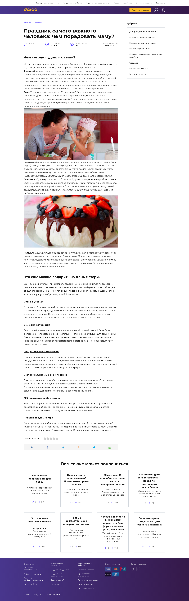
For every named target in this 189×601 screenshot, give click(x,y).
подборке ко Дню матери (38, 427)
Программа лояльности (88, 580)
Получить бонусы (31, 584)
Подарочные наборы (122, 3)
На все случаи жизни (140, 48)
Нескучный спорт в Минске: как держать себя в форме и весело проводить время (113, 523)
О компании (29, 564)
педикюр (62, 375)
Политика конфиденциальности (33, 579)
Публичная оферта (32, 574)
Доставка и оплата (144, 3)
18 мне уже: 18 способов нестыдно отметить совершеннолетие (112, 480)
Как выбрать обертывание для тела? (39, 478)
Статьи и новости (85, 584)
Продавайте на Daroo (72, 3)
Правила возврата (86, 588)
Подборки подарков (60, 570)
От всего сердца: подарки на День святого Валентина (149, 521)
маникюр (49, 375)
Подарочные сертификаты (98, 3)
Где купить (160, 3)
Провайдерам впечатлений (84, 575)
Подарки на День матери (38, 418)
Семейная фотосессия (37, 325)
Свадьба (133, 63)
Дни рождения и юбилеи (142, 31)
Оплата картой (57, 580)
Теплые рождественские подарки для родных (76, 520)
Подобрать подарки (140, 10)
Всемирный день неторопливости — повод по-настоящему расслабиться (149, 480)
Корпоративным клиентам (47, 3)
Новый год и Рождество (142, 37)
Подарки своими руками (142, 43)
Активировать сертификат (57, 565)
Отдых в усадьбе (34, 302)
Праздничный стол (139, 68)
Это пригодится (137, 74)
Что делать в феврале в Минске (39, 520)
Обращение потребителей (30, 569)
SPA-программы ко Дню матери (42, 398)
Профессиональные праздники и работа (146, 55)
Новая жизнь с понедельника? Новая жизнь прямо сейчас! (76, 480)
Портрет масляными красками (41, 351)
